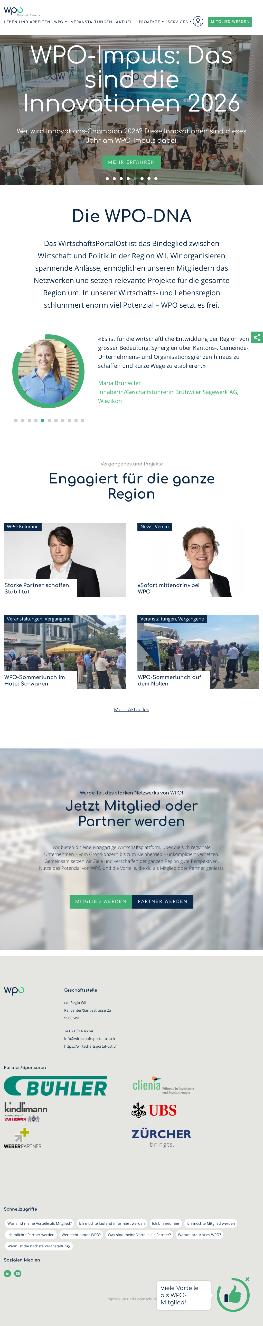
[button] (107, 178)
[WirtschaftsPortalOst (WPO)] (22, 11)
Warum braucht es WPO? (199, 1234)
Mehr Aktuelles (131, 709)
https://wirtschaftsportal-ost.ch (91, 1046)
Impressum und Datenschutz (132, 1298)
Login (198, 21)
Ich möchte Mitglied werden (211, 1223)
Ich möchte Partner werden (30, 1234)
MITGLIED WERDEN (230, 22)
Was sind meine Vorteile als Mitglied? (39, 1223)
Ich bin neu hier (166, 1223)
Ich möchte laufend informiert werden (112, 1223)
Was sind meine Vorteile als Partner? (139, 1234)
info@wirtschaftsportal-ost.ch (89, 1038)
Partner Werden (163, 901)
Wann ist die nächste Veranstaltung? (38, 1245)
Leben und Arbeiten (27, 22)
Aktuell (125, 22)
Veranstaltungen (91, 22)
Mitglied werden (101, 901)
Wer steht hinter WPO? (81, 1234)
